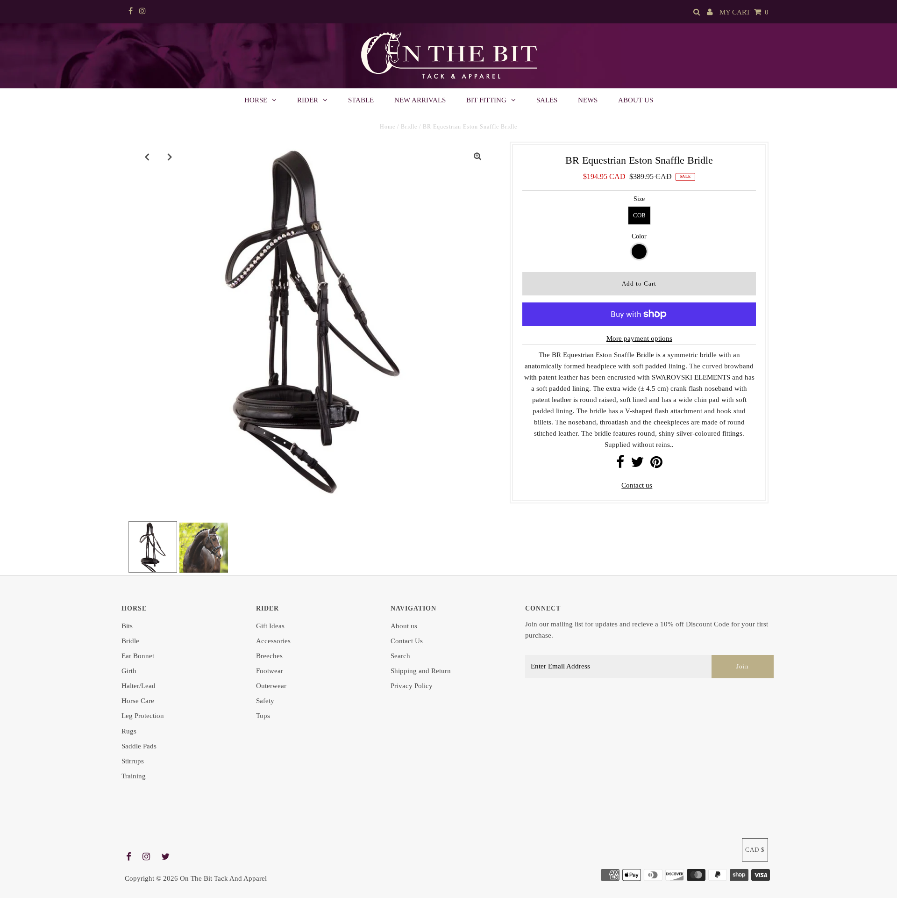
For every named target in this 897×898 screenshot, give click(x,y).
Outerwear (271, 686)
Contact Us (407, 641)
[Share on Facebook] (620, 464)
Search (400, 656)
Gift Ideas (270, 626)
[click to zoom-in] (477, 156)
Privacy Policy (412, 686)
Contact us (636, 485)
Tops (263, 715)
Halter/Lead (138, 686)
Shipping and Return (421, 671)
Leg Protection (142, 715)
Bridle (409, 126)
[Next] (170, 156)
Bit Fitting (486, 100)
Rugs (128, 731)
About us (635, 100)
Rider (307, 100)
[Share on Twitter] (637, 464)
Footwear (269, 671)
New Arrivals (420, 100)
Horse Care (137, 700)
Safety (265, 700)
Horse (255, 100)
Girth (128, 671)
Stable (361, 100)
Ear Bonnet (137, 656)
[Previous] (147, 156)
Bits (127, 626)
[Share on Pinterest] (656, 464)
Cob (639, 215)
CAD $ (755, 849)
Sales (546, 100)
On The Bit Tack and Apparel (223, 878)
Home (387, 126)
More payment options (639, 338)
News (588, 100)
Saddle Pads (139, 746)
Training (133, 776)
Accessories (273, 641)
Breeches (269, 656)
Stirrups (132, 761)
